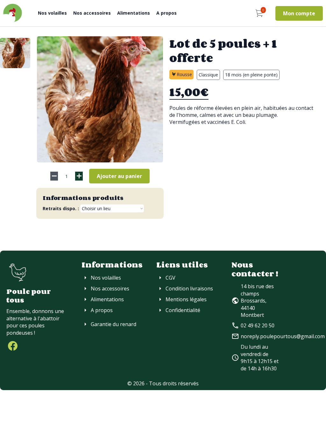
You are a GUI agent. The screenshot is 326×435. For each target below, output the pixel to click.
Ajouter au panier (119, 176)
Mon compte (299, 13)
